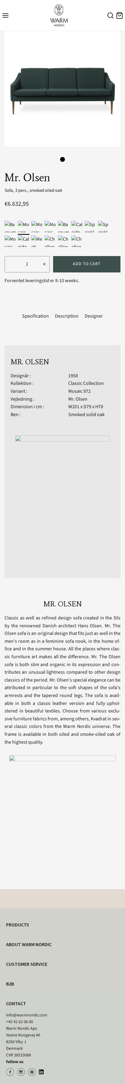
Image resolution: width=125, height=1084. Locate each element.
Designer (94, 316)
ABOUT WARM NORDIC (29, 944)
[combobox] (109, 16)
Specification (35, 316)
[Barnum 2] (10, 226)
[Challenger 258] (77, 241)
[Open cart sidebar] (119, 15)
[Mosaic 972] (23, 226)
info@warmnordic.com (26, 1015)
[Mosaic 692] (50, 226)
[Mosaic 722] (37, 226)
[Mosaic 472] (10, 241)
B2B (10, 984)
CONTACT (16, 1003)
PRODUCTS (17, 925)
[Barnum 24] (63, 226)
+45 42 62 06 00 (19, 1022)
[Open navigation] (5, 15)
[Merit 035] (37, 241)
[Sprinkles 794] (104, 226)
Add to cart (87, 264)
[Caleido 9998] (23, 241)
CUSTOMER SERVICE (26, 964)
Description (67, 316)
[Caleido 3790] (77, 226)
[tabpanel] (62, 89)
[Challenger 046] (63, 241)
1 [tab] (62, 159)
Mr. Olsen (77, 399)
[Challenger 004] (50, 241)
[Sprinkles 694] (90, 226)
